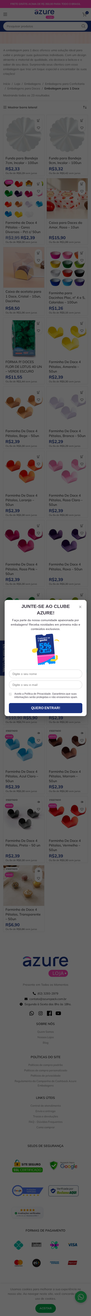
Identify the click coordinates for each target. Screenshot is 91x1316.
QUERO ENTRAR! (45, 708)
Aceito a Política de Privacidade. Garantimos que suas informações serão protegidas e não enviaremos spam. (46, 695)
